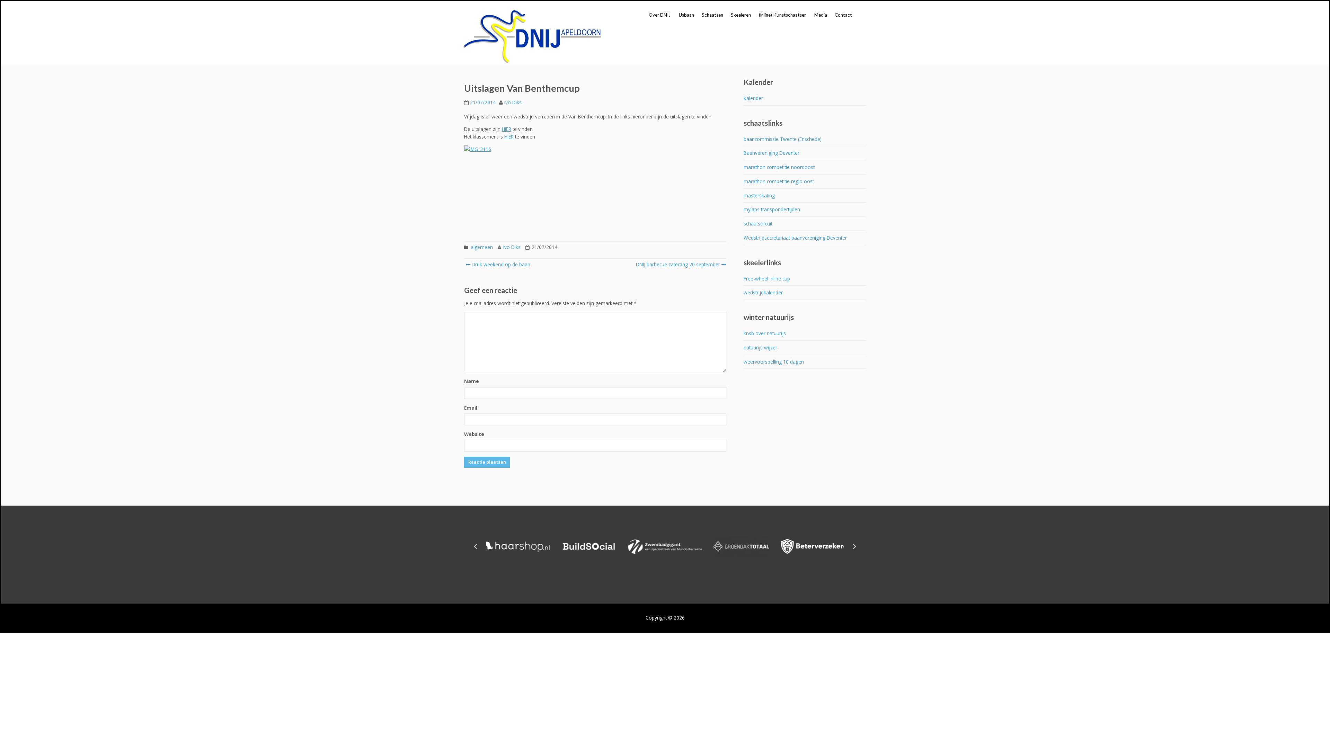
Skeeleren (741, 15)
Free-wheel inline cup (767, 278)
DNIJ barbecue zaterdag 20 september (678, 264)
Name (471, 381)
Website (474, 434)
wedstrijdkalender (763, 292)
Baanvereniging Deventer (771, 153)
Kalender (753, 98)
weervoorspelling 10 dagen (774, 361)
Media (820, 15)
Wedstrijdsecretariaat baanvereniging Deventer (795, 237)
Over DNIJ (660, 15)
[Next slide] (854, 546)
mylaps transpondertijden (772, 209)
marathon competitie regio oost (779, 181)
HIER (506, 129)
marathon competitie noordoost (779, 167)
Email (470, 407)
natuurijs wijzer (760, 347)
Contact (843, 15)
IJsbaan (686, 15)
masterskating (759, 195)
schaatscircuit (758, 223)
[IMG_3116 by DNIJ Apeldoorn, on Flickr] (595, 190)
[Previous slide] (476, 546)
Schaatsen (712, 15)
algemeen (482, 247)
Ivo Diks (513, 102)
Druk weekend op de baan (500, 264)
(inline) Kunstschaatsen (783, 15)
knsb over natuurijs (765, 333)
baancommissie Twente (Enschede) (783, 139)
